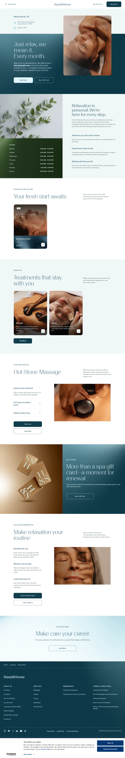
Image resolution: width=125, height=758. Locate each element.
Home (6, 665)
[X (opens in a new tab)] (13, 731)
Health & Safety (9, 711)
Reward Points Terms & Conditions (74, 694)
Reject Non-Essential (110, 749)
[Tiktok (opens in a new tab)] (25, 731)
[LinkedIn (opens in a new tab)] (17, 731)
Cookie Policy (60, 731)
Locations (7, 694)
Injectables (37, 702)
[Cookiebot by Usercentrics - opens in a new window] (11, 754)
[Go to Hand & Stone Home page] (62, 4)
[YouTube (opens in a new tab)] (21, 731)
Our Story (7, 690)
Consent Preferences (72, 731)
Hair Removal (37, 707)
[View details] (43, 245)
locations (13, 665)
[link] (30, 226)
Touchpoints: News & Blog (12, 707)
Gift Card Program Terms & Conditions (105, 694)
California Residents (99, 698)
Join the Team (8, 702)
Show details (28, 754)
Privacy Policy (51, 731)
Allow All (110, 743)
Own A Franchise (9, 698)
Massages (36, 690)
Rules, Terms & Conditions (101, 702)
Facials (35, 694)
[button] (28, 388)
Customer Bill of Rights (100, 690)
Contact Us (7, 719)
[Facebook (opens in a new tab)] (9, 731)
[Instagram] (5, 731)
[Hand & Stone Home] (14, 677)
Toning (35, 698)
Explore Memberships (70, 690)
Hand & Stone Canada (11, 715)
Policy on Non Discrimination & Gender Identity (105, 707)
